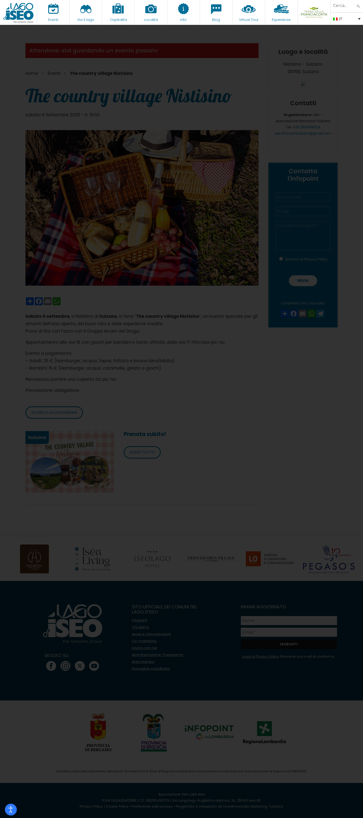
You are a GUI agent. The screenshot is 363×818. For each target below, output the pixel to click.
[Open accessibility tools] (11, 810)
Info (183, 19)
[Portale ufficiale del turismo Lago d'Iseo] (18, 12)
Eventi (53, 19)
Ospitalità (118, 19)
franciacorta (314, 19)
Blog (216, 19)
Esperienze (281, 19)
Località (151, 19)
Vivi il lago (85, 19)
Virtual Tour (249, 19)
